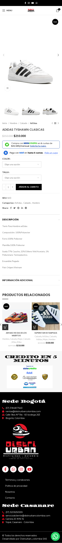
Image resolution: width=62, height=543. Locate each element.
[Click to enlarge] (8, 88)
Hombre (14, 123)
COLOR (6, 158)
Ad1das (33, 123)
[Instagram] (21, 469)
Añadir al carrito (29, 187)
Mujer (20, 339)
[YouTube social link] (33, 3)
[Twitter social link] (14, 208)
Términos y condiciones (17, 480)
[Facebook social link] (25, 3)
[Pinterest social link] (18, 208)
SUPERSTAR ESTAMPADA (45, 333)
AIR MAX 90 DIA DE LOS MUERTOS (16, 334)
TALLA (5, 172)
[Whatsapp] (13, 469)
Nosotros (10, 492)
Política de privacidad (16, 486)
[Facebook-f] (5, 469)
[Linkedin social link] (22, 208)
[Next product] (58, 123)
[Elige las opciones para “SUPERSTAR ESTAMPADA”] (35, 327)
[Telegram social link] (26, 208)
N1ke (14, 342)
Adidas (39, 339)
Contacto (10, 498)
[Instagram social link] (29, 3)
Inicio (5, 123)
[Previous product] (52, 123)
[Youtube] (29, 469)
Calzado (24, 123)
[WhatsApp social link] (36, 3)
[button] (55, 536)
